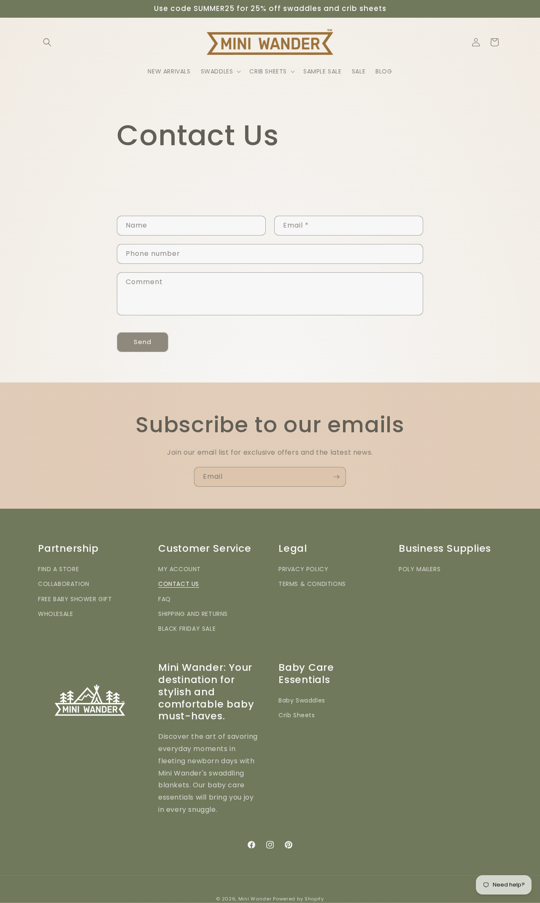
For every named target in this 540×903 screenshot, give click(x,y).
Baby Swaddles (301, 700)
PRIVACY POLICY (303, 569)
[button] (47, 42)
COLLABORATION (63, 584)
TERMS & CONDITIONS (312, 584)
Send (142, 341)
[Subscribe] (336, 477)
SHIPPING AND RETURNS (193, 614)
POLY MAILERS (419, 569)
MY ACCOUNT (179, 569)
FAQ (164, 598)
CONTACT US (178, 584)
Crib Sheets (296, 715)
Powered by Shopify (298, 898)
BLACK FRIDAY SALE (187, 628)
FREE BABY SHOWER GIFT (75, 598)
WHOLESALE (55, 614)
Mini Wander (255, 898)
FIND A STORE (58, 569)
